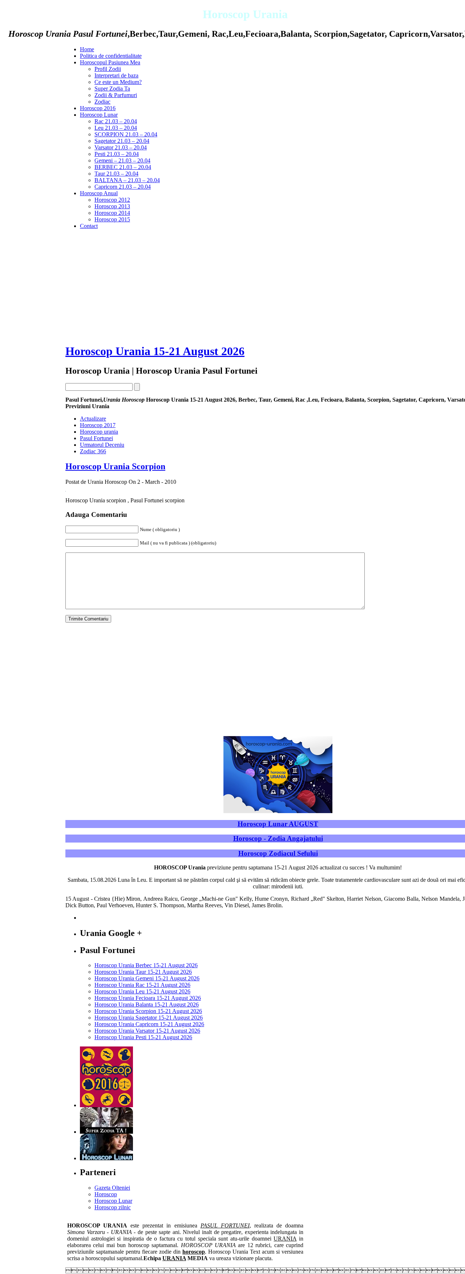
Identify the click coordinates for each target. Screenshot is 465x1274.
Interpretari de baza (116, 75)
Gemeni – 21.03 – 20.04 (122, 160)
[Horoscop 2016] (106, 1105)
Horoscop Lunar (99, 115)
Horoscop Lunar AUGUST (278, 824)
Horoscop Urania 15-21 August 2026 (154, 351)
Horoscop (105, 1194)
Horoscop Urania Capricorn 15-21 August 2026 (149, 1024)
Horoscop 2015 (112, 219)
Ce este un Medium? (118, 82)
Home (87, 49)
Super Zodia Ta (112, 88)
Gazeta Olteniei (112, 1188)
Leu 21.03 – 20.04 (115, 128)
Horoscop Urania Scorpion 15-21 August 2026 (148, 1011)
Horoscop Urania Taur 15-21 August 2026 (143, 972)
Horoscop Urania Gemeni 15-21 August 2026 (146, 978)
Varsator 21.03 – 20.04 (120, 147)
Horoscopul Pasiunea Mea (110, 62)
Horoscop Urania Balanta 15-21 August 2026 (146, 1004)
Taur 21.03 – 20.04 (116, 173)
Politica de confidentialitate (111, 56)
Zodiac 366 (93, 451)
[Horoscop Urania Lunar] (106, 1158)
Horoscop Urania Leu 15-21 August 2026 (142, 991)
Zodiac (102, 102)
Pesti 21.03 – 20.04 (116, 154)
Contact (89, 226)
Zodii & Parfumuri (115, 95)
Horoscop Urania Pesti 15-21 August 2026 (143, 1037)
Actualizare (93, 418)
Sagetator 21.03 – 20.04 (121, 141)
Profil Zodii (107, 69)
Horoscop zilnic (112, 1207)
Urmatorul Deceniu (102, 445)
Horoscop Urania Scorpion (115, 466)
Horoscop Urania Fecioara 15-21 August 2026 (147, 998)
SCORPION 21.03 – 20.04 (125, 134)
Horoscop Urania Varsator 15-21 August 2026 (147, 1031)
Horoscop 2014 (112, 213)
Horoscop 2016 (98, 108)
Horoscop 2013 (112, 206)
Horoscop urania (99, 432)
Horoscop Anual (99, 193)
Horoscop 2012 (112, 200)
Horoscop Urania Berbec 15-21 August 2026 (146, 965)
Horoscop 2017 (98, 425)
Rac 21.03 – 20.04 (115, 121)
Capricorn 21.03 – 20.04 (122, 187)
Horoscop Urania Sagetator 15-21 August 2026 (148, 1017)
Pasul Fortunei (96, 438)
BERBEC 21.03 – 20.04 (122, 167)
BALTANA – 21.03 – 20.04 (127, 180)
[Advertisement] (40, 333)
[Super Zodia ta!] (106, 1132)
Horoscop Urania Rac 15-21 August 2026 (142, 985)
